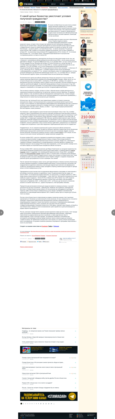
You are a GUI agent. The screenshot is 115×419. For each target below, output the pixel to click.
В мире (78, 0)
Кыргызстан (41, 0)
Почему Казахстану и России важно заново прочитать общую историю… (43, 362)
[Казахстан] (46, 238)
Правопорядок (53, 7)
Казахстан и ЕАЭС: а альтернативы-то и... (37, 348)
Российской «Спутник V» (88, 137)
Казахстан (34, 0)
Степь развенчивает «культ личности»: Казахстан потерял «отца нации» (43, 342)
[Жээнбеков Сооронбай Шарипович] (83, 56)
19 (86, 165)
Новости (31, 12)
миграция (43, 238)
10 (40, 403)
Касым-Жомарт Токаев (33, 153)
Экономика (27, 7)
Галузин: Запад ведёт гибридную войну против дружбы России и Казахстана (44, 378)
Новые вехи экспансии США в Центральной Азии (36, 373)
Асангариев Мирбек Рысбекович (90, 72)
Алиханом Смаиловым (51, 235)
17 (82, 165)
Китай (72, 0)
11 (43, 403)
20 (88, 165)
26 (86, 167)
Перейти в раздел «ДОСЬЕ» (86, 34)
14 (51, 403)
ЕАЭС (61, 132)
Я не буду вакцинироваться (89, 145)
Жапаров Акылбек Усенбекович (90, 41)
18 (84, 165)
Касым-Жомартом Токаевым (38, 235)
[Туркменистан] (74, 357)
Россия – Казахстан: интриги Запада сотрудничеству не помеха (40, 387)
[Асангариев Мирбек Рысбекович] (83, 77)
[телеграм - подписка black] (49, 400)
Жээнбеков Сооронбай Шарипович (89, 50)
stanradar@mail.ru (53, 9)
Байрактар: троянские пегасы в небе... (65, 348)
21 (89, 165)
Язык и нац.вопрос (63, 7)
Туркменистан (58, 0)
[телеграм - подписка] (88, 110)
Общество (33, 7)
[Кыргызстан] (71, 357)
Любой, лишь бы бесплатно (86, 143)
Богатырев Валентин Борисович (88, 29)
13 (48, 403)
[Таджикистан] (72, 357)
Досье (70, 415)
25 (84, 167)
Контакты (22, 415)
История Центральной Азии (77, 7)
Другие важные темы (90, 7)
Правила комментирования (26, 246)
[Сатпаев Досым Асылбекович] (83, 65)
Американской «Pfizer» (88, 141)
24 (82, 167)
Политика (20, 7)
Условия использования (30, 415)
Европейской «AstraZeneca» (86, 136)
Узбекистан (66, 0)
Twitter (50, 226)
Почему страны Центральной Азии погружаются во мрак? (39, 357)
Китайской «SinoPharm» (88, 139)
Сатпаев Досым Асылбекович (90, 59)
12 (46, 403)
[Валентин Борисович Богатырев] (86, 20)
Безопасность (44, 7)
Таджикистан (49, 0)
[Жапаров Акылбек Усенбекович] (83, 47)
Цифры (70, 416)
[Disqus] (49, 267)
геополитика (37, 238)
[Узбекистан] (75, 357)
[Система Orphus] (68, 242)
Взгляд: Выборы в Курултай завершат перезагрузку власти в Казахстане (43, 337)
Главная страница (24, 12)
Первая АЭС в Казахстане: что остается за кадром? (37, 383)
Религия (38, 7)
